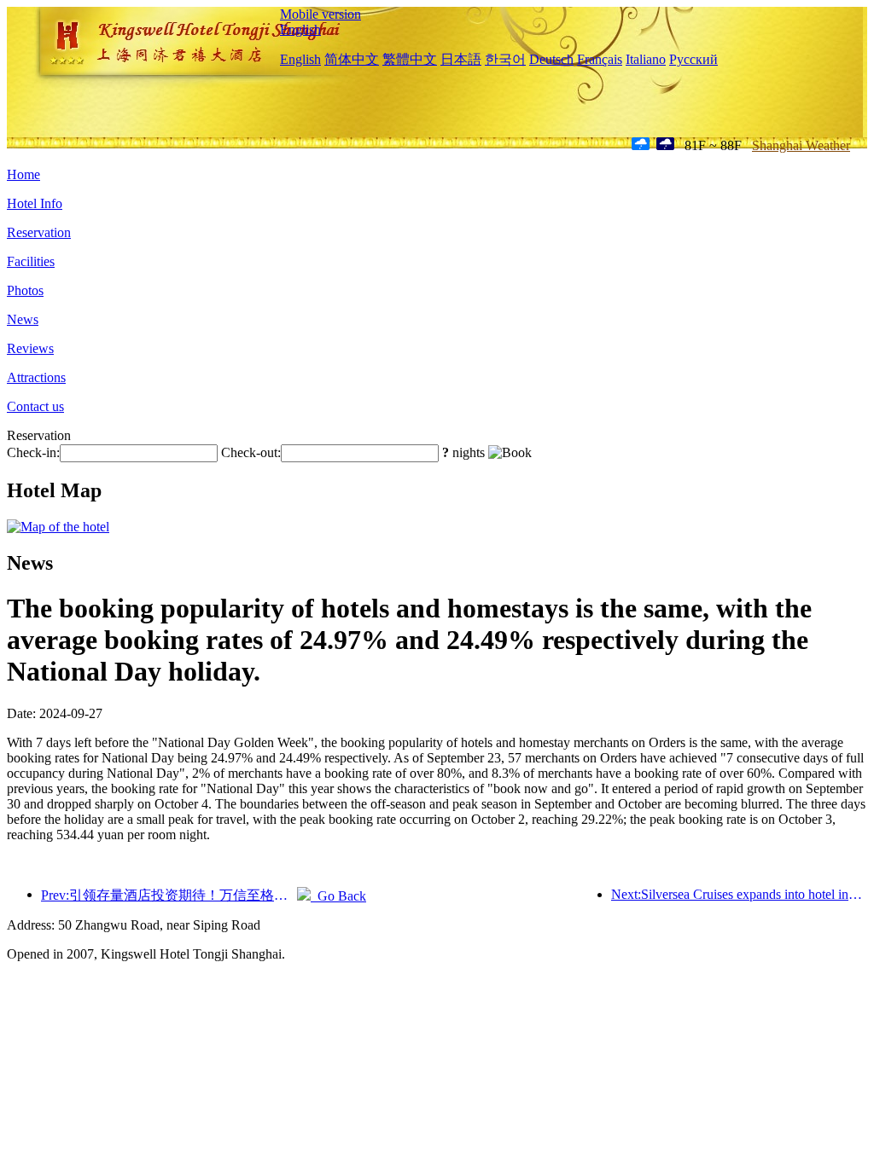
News (22, 319)
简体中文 (351, 59)
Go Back (338, 896)
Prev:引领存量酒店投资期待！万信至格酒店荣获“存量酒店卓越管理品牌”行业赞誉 (169, 895)
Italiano (646, 59)
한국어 (505, 59)
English (300, 29)
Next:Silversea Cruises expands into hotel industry (739, 894)
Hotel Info (34, 203)
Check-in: (33, 452)
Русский (693, 59)
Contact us (35, 406)
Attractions (36, 377)
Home (23, 174)
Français (599, 59)
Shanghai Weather (801, 145)
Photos (25, 290)
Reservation (39, 232)
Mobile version (320, 14)
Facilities (31, 261)
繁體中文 (409, 59)
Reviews (30, 348)
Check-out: (251, 452)
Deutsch (551, 59)
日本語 (460, 59)
